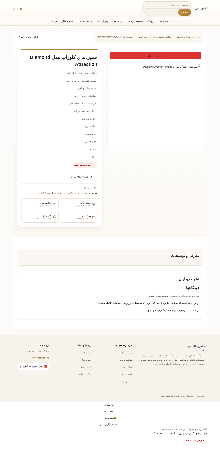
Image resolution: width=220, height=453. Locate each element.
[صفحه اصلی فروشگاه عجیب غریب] (191, 347)
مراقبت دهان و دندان (162, 37)
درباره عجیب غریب (83, 352)
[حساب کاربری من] (32, 8)
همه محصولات (126, 352)
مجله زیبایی (86, 367)
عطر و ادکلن (126, 381)
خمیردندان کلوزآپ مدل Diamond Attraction (62, 193)
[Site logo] (200, 8)
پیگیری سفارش (84, 374)
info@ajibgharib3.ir (40, 358)
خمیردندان (143, 37)
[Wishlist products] (26, 8)
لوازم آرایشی (126, 374)
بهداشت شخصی (184, 37)
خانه (198, 37)
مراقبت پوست (126, 360)
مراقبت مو (127, 367)
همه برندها (86, 360)
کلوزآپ (41, 193)
